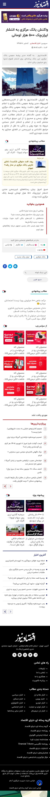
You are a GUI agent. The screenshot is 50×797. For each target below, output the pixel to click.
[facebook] (35, 655)
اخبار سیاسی (17, 695)
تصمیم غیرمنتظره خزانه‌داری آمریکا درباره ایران (24, 437)
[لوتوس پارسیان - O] (25, 794)
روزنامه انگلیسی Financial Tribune (33, 744)
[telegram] (20, 655)
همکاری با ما (40, 676)
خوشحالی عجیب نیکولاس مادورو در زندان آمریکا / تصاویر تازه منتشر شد (23, 462)
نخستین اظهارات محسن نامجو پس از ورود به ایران (25, 589)
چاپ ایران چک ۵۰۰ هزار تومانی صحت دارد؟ (27, 214)
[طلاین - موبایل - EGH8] (25, 17)
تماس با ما (40, 672)
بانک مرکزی (40, 257)
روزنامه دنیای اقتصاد (39, 730)
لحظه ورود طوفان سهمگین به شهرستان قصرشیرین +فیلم (25, 562)
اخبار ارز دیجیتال (38, 711)
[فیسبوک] (5, 266)
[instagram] (25, 655)
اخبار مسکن (18, 699)
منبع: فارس (37, 280)
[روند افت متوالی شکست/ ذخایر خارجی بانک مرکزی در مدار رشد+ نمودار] (40, 164)
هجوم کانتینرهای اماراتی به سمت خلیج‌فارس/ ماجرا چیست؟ (24, 430)
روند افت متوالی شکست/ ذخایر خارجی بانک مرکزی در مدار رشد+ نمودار (18, 165)
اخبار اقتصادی (35, 43)
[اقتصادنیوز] (25, 637)
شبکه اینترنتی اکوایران (38, 735)
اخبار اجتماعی (17, 707)
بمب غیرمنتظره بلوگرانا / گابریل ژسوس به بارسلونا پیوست (26, 605)
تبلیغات (42, 668)
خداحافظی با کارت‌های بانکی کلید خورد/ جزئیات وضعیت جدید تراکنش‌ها (23, 220)
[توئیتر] (10, 266)
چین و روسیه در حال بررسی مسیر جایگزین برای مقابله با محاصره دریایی (27, 571)
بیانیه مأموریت (38, 680)
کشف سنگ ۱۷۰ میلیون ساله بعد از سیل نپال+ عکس (24, 471)
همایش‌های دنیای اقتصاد (37, 753)
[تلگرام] (15, 266)
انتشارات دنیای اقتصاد (38, 748)
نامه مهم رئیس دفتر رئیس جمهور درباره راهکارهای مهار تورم (23, 228)
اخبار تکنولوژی (17, 703)
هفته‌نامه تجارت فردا (39, 739)
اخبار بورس (40, 699)
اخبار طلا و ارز (39, 695)
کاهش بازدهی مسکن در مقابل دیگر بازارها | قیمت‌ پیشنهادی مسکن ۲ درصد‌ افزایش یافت (23, 479)
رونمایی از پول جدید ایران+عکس (31, 211)
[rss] (14, 655)
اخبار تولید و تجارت (37, 707)
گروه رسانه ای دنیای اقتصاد (36, 726)
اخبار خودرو (40, 703)
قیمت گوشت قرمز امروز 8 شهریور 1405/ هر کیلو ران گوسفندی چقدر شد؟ (23, 445)
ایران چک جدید (23, 257)
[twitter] (30, 655)
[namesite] (41, 4)
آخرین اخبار (40, 555)
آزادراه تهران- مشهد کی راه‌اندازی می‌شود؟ (29, 584)
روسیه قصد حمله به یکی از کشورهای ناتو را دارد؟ (26, 578)
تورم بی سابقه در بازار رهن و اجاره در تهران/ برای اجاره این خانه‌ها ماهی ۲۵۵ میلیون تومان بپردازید (24, 596)
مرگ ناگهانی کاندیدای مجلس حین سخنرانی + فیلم (25, 454)
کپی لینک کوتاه (41, 273)
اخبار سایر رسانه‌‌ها (15, 711)
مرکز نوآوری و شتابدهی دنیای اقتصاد (32, 757)
